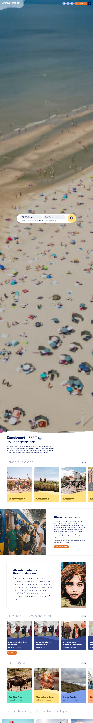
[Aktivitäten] (46, 481)
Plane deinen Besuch (61, 546)
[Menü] (89, 3)
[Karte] (64, 3)
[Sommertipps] (19, 481)
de (68, 3)
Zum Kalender (12, 653)
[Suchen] (72, 3)
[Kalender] (73, 481)
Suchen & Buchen (81, 3)
